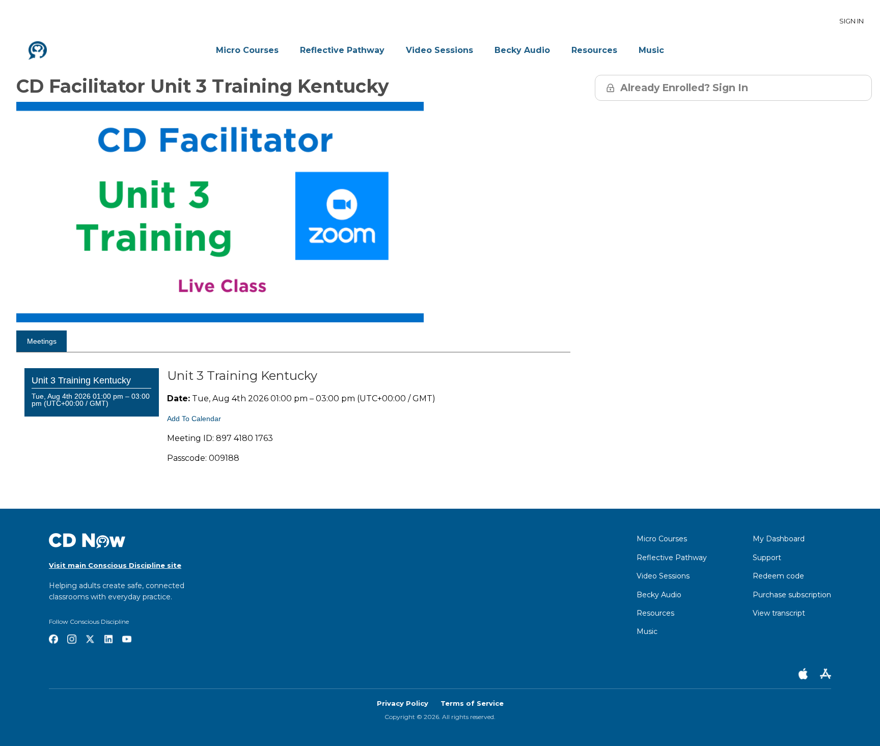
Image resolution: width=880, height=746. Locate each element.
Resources (594, 50)
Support (767, 557)
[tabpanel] (293, 432)
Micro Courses (247, 50)
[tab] (41, 341)
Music (651, 50)
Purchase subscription (792, 594)
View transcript (779, 613)
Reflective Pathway (342, 50)
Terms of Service (472, 703)
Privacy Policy (402, 703)
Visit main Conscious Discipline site (115, 565)
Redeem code (778, 576)
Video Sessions (439, 50)
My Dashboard (779, 538)
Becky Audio (522, 50)
